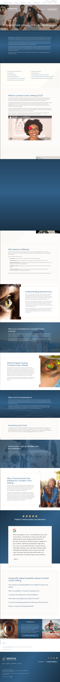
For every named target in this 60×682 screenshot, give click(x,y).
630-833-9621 (42, 9)
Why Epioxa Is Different (12, 74)
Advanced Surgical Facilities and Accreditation (40, 74)
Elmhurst (3, 663)
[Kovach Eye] (9, 9)
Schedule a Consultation (30, 635)
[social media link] (48, 658)
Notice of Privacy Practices (14, 670)
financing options (30, 431)
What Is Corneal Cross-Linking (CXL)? (14, 71)
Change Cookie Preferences (10, 671)
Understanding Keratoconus (13, 76)
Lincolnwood (19, 663)
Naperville (8, 663)
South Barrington (13, 663)
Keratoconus (10, 37)
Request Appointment (51, 661)
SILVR (10, 676)
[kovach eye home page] (9, 660)
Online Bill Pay (54, 1)
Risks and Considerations (36, 71)
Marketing (7, 676)
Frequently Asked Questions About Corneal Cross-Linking (42, 78)
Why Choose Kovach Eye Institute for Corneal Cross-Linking (42, 76)
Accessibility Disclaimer (24, 670)
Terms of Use (8, 670)
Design (3, 676)
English (48, 1)
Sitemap (19, 670)
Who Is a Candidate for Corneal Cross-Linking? (16, 78)
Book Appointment (52, 9)
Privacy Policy (4, 670)
